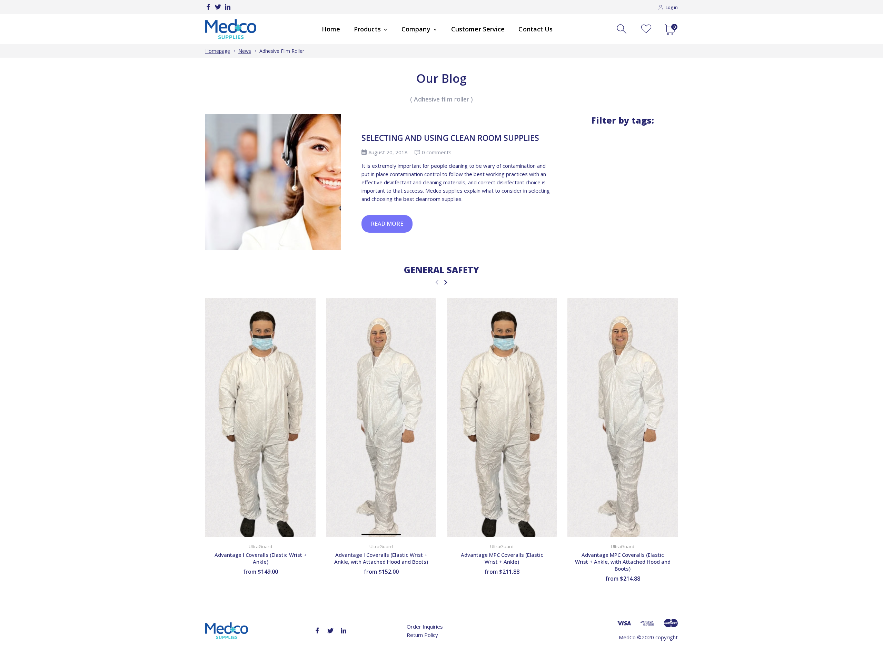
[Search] (622, 29)
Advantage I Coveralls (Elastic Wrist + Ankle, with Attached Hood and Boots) (381, 558)
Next (445, 282)
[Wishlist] (646, 29)
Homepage (217, 51)
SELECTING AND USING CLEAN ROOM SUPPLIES (450, 137)
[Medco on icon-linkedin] (227, 7)
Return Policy (422, 634)
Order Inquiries (425, 626)
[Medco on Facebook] (208, 7)
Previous (437, 282)
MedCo (627, 637)
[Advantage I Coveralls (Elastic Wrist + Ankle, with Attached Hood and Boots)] (381, 417)
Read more (387, 223)
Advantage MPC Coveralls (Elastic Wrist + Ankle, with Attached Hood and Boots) (623, 562)
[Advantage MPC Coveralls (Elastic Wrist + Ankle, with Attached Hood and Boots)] (622, 417)
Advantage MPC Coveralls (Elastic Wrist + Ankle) (502, 558)
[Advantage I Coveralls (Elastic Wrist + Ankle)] (260, 417)
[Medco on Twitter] (218, 7)
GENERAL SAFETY (441, 269)
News (244, 51)
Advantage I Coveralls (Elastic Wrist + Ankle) (261, 558)
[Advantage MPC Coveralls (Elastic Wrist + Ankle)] (502, 417)
